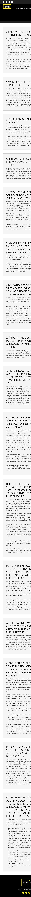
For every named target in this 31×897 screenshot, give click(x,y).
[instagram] (6, 2)
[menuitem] (16, 8)
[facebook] (4, 2)
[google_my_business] (12, 2)
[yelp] (9, 2)
